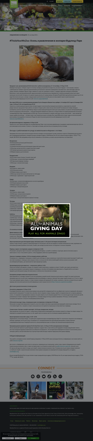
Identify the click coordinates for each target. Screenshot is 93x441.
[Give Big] (46, 220)
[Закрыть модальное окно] (68, 205)
